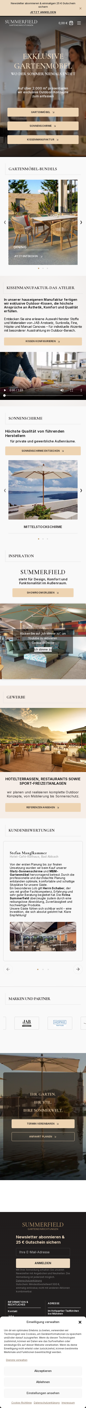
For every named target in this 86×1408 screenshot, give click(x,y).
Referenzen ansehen (40, 807)
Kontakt (12, 1311)
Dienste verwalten (16, 1359)
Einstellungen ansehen (43, 1393)
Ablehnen (43, 1382)
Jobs (11, 1316)
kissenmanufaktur (40, 139)
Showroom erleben (40, 592)
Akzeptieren (43, 1371)
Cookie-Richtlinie (21, 1402)
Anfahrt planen (40, 1136)
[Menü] (79, 23)
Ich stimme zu (43, 649)
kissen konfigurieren (41, 341)
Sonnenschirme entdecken (41, 450)
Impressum (68, 1402)
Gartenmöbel (40, 112)
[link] (43, 222)
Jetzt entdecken (26, 256)
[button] (80, 1322)
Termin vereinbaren (40, 1123)
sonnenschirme (41, 125)
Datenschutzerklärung (47, 1402)
